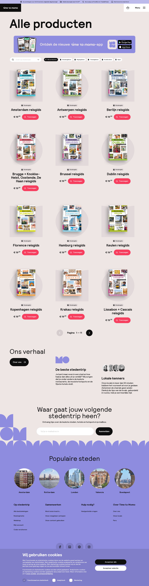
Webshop (17, 520)
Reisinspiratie (19, 516)
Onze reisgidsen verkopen (55, 516)
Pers (115, 520)
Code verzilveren (20, 530)
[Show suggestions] (39, 59)
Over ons (17, 362)
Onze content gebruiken (54, 520)
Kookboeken (108, 59)
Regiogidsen (80, 59)
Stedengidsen (66, 59)
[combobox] (26, 59)
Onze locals (117, 516)
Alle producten (52, 59)
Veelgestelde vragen (89, 511)
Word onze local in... (53, 511)
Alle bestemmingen (21, 511)
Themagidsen (94, 59)
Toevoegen (31, 117)
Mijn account (19, 525)
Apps (119, 59)
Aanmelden (104, 431)
